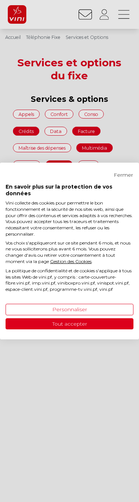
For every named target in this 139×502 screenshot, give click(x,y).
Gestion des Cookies (71, 261)
